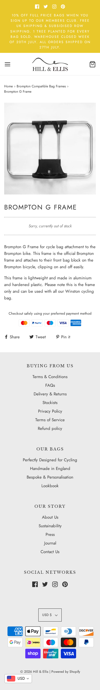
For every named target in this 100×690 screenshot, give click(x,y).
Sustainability (50, 526)
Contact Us (50, 552)
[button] (50, 148)
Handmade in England (50, 468)
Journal (50, 543)
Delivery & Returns (50, 394)
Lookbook (50, 486)
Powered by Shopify (65, 671)
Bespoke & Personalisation (50, 477)
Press (50, 534)
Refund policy (50, 428)
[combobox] (18, 678)
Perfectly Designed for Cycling (50, 460)
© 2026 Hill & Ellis (34, 671)
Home (8, 86)
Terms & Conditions (50, 377)
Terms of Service (50, 420)
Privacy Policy (50, 411)
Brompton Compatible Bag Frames (41, 86)
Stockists (50, 403)
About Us (50, 517)
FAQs (50, 385)
